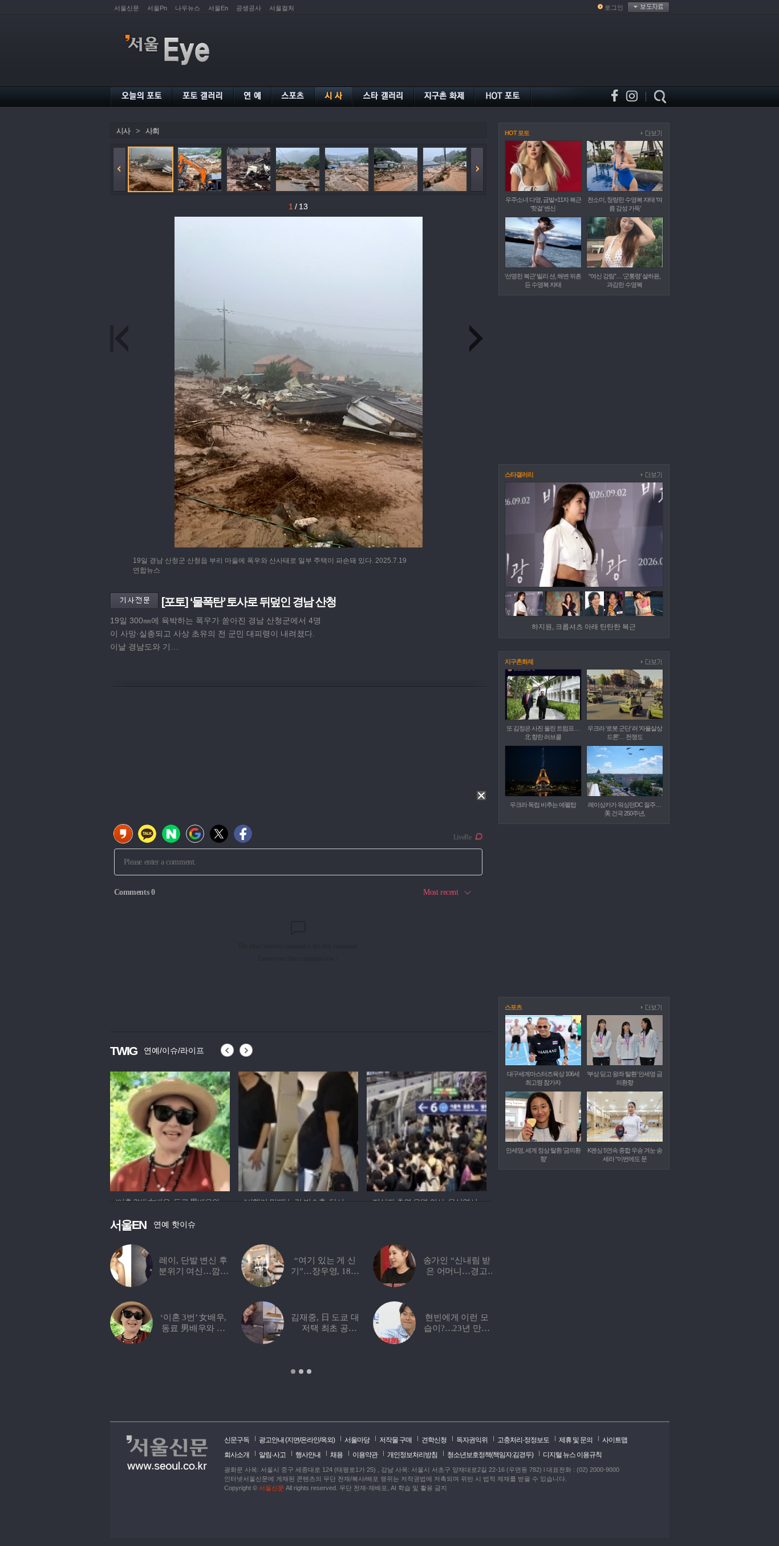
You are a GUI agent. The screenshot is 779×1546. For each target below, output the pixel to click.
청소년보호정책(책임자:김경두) (490, 1455)
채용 (336, 1455)
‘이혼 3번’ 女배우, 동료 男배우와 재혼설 (193, 1328)
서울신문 (126, 8)
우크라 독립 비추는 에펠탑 (543, 804)
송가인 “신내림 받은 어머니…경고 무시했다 (457, 1271)
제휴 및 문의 (576, 1440)
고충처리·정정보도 (523, 1440)
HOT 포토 (517, 132)
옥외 (326, 1440)
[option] (141, 1129)
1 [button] (293, 1371)
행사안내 (307, 1455)
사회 (152, 131)
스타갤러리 (519, 474)
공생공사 (248, 8)
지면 (293, 1440)
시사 (123, 131)
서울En (218, 8)
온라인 (310, 1440)
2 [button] (301, 1371)
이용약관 (365, 1455)
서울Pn (157, 8)
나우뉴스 (187, 8)
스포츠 (513, 1007)
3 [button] (309, 1371)
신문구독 (236, 1440)
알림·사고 (272, 1455)
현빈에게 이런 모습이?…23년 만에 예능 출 (457, 1328)
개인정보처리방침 (412, 1455)
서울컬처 (281, 8)
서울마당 (357, 1440)
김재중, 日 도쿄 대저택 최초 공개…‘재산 (325, 1328)
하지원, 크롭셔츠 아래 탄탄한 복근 (583, 627)
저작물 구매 (395, 1440)
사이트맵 (614, 1440)
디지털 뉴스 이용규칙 (572, 1455)
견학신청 (434, 1440)
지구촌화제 (519, 661)
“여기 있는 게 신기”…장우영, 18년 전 (325, 1271)
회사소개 (236, 1455)
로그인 (613, 7)
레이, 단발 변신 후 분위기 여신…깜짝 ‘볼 (194, 1271)
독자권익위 (472, 1440)
